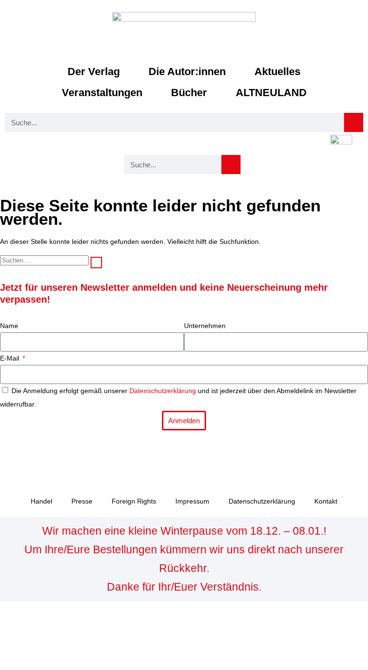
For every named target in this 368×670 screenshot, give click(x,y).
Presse (81, 501)
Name (9, 326)
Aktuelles (277, 71)
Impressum (192, 501)
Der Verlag (94, 71)
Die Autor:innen (187, 71)
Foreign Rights (134, 501)
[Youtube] (64, 456)
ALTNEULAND (271, 93)
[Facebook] (12, 456)
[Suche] (353, 122)
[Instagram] (38, 456)
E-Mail (10, 358)
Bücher (189, 93)
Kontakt (325, 501)
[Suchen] (96, 262)
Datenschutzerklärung (162, 391)
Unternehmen (205, 326)
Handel (41, 501)
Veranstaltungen (102, 93)
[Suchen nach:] (45, 260)
